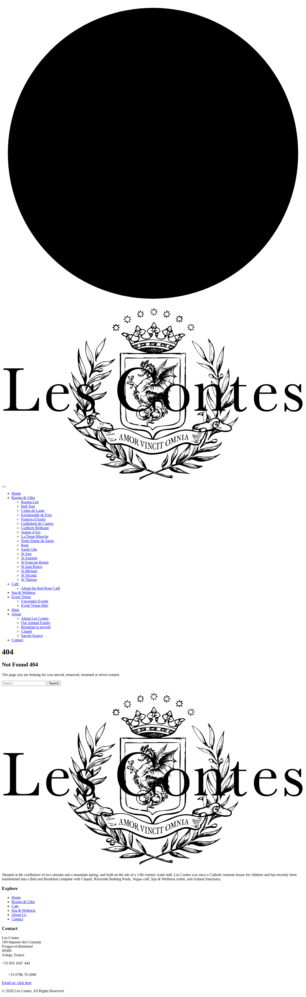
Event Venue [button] (21, 597)
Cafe (15, 906)
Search (54, 683)
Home (16, 493)
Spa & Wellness (23, 592)
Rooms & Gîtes (23, 902)
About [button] (16, 614)
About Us (18, 915)
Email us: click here (17, 983)
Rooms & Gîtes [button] (23, 498)
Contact (17, 640)
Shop (15, 610)
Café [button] (15, 584)
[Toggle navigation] (4, 486)
